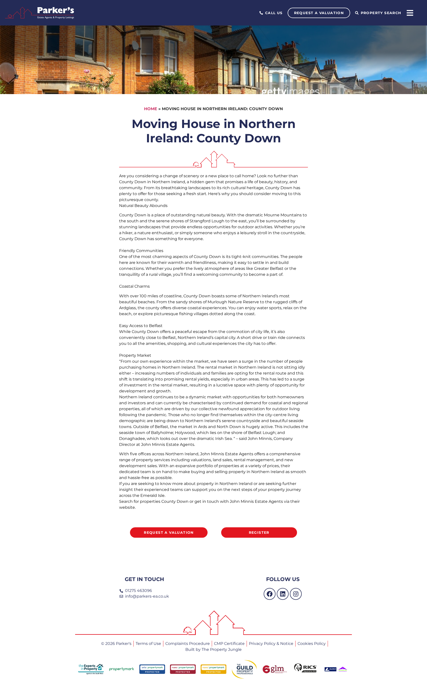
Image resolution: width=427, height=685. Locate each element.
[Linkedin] (283, 594)
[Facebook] (270, 594)
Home (150, 108)
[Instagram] (296, 594)
